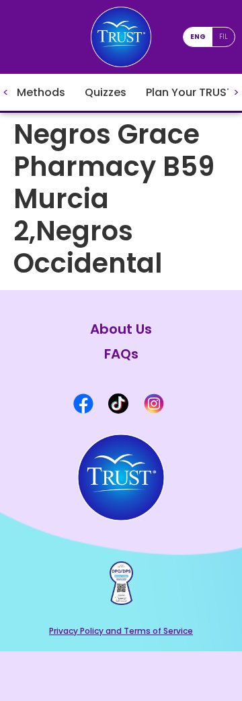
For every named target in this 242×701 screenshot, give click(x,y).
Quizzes (105, 92)
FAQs (121, 354)
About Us (121, 329)
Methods (41, 92)
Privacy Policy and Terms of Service (121, 631)
